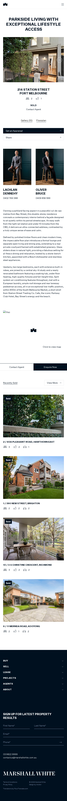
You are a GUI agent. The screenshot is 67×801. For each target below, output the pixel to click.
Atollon (38, 784)
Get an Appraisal (14, 130)
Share (9, 137)
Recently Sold (10, 382)
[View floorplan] (59, 79)
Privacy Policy (7, 784)
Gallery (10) (26, 120)
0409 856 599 (43, 198)
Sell (6, 667)
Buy (5, 661)
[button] (33, 330)
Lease (7, 672)
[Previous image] (7, 60)
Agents (8, 684)
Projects (9, 678)
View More (52, 382)
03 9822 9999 (10, 754)
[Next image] (59, 60)
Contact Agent (16, 367)
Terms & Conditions (10, 782)
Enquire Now (50, 367)
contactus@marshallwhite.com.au (20, 757)
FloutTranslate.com (21, 788)
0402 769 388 (10, 198)
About (7, 690)
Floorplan (41, 120)
